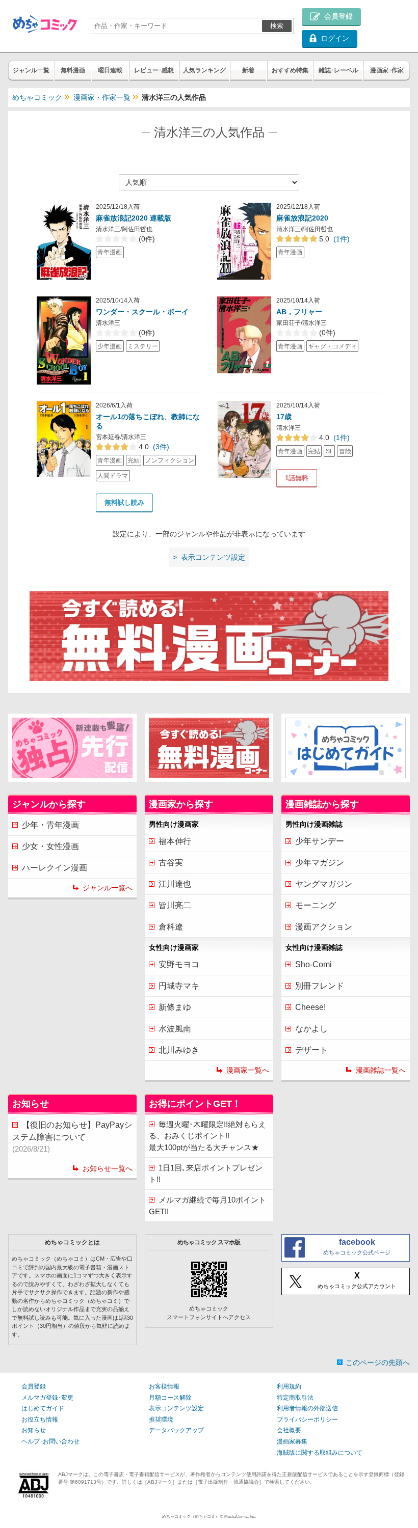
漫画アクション (323, 926)
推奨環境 (161, 1419)
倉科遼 (171, 926)
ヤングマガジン (323, 884)
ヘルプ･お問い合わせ (50, 1441)
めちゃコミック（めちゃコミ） (190, 1516)
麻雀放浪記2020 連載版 (133, 218)
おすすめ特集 (290, 70)
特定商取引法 (295, 1397)
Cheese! (310, 1007)
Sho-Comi (313, 964)
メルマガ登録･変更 (47, 1397)
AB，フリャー (299, 312)
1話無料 (296, 478)
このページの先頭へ (378, 1362)
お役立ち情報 (39, 1419)
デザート (311, 1050)
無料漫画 (73, 70)
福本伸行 (175, 841)
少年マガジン (319, 862)
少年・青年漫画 (50, 825)
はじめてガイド (42, 1408)
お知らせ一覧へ (108, 1168)
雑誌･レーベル (338, 70)
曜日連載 (110, 70)
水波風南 (175, 1028)
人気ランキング (204, 70)
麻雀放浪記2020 (302, 218)
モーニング (315, 905)
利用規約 (289, 1386)
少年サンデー (319, 841)
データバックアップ (176, 1430)
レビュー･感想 (154, 70)
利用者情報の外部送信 (307, 1408)
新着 (248, 70)
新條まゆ (175, 1007)
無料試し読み (124, 502)
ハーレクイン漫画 (54, 867)
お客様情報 (164, 1386)
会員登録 (33, 1386)
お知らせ (33, 1430)
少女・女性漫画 (50, 846)
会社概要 (289, 1430)
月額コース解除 (170, 1397)
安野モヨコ (179, 964)
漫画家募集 (292, 1441)
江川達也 (175, 884)
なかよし (311, 1028)
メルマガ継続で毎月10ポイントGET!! (207, 1205)
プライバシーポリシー (307, 1419)
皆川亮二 (175, 905)
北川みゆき (179, 1050)
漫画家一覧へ (247, 1070)
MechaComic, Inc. (240, 1516)
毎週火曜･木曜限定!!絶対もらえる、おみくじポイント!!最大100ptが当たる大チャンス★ (207, 1136)
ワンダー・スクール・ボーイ (142, 312)
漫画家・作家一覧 (101, 97)
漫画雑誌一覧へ (381, 1070)
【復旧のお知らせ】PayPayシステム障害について (72, 1137)
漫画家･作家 (387, 70)
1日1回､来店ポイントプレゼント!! (206, 1173)
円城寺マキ (179, 985)
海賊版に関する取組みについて (319, 1452)
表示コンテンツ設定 (176, 1408)
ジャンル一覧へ (108, 888)
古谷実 (171, 862)
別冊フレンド (319, 985)
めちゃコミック (37, 97)
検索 (276, 26)
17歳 (284, 417)
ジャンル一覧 (31, 70)
